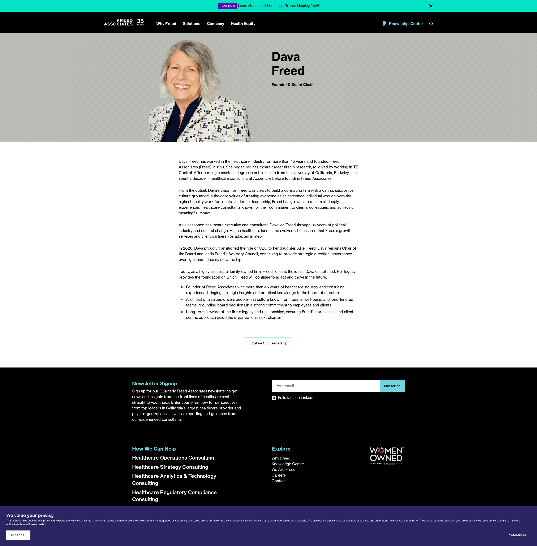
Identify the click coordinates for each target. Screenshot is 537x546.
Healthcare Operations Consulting (173, 458)
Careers (279, 475)
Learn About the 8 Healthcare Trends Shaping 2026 (278, 6)
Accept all (18, 535)
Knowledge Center (406, 23)
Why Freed (166, 23)
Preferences (517, 535)
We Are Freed (284, 469)
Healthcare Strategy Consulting (170, 467)
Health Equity (243, 23)
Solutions (191, 23)
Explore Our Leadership (268, 343)
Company (215, 23)
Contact (279, 480)
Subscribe (392, 386)
